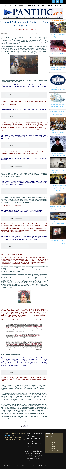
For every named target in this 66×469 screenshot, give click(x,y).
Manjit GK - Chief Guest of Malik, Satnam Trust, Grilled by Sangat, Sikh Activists (57, 208)
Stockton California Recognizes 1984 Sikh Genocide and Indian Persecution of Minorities (58, 69)
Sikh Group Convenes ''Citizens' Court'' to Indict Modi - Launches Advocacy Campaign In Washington (58, 242)
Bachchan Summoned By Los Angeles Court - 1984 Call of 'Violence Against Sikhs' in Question (58, 170)
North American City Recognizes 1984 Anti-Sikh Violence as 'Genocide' (57, 132)
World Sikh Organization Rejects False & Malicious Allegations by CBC (58, 106)
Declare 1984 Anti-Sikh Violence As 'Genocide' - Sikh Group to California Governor (58, 113)
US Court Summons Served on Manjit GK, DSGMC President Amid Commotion (58, 36)
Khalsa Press (8, 435)
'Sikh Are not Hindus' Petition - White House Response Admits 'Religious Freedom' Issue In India (57, 89)
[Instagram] (57, 1)
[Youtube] (61, 1)
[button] (61, 6)
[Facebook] (53, 1)
